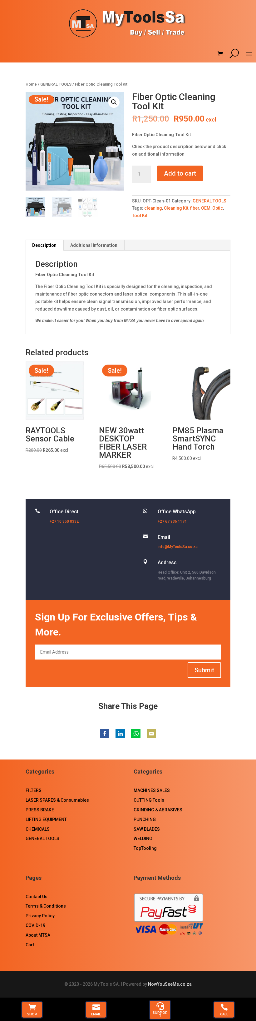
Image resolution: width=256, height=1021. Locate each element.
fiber (194, 208)
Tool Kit (139, 215)
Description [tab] (44, 245)
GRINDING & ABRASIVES (158, 809)
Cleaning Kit (176, 208)
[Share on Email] (151, 733)
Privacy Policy (40, 915)
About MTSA (38, 935)
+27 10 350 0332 (64, 521)
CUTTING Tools (149, 800)
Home (31, 84)
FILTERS (34, 790)
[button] (114, 102)
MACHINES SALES (152, 790)
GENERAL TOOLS (55, 84)
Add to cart (180, 173)
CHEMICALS (38, 829)
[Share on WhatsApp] (135, 733)
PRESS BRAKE (40, 809)
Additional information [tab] (93, 245)
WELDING (143, 838)
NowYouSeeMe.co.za (170, 984)
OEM (205, 208)
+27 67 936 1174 (172, 521)
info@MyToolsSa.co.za (178, 547)
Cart (30, 944)
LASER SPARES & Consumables (57, 800)
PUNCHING (145, 819)
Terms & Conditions (46, 906)
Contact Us (36, 896)
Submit (204, 670)
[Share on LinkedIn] (120, 733)
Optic (217, 208)
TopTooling (145, 848)
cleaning (153, 208)
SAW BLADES (147, 829)
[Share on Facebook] (104, 733)
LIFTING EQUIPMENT (46, 819)
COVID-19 (35, 925)
